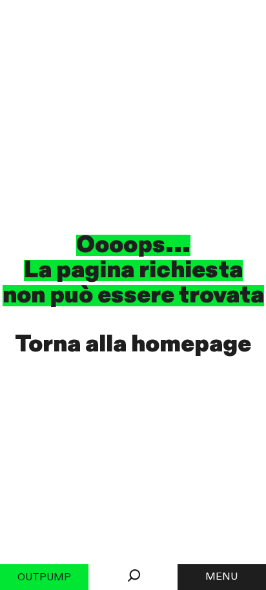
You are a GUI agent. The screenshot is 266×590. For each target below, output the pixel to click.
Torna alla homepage (133, 345)
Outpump (44, 578)
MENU (221, 577)
